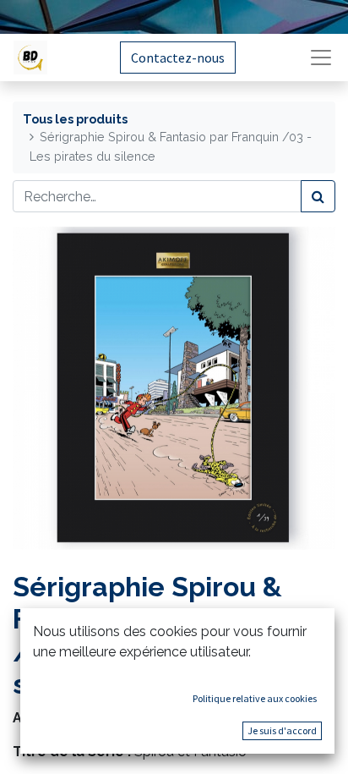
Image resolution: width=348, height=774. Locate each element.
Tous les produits (75, 119)
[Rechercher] (318, 196)
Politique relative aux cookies (255, 698)
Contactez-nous (178, 57)
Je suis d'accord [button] (282, 730)
